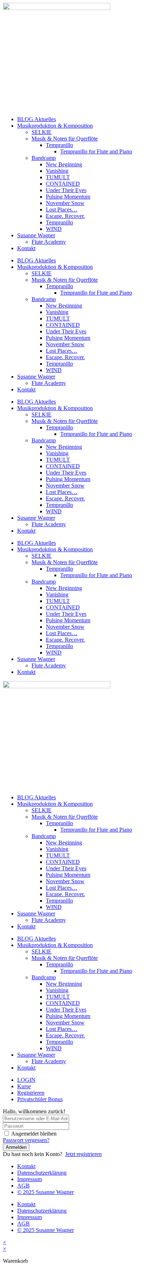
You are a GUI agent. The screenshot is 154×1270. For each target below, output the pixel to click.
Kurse (24, 1086)
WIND (54, 229)
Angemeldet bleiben (34, 1134)
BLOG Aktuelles (36, 119)
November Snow (65, 203)
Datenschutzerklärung (42, 1173)
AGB (23, 1186)
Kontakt (26, 248)
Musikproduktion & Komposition (55, 126)
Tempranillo (59, 145)
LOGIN (26, 1080)
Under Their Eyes (66, 190)
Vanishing (57, 171)
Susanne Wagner (36, 235)
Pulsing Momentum (68, 197)
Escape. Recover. (65, 216)
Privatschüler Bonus (40, 1099)
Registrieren (30, 1093)
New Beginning (64, 164)
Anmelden (16, 1147)
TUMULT (58, 177)
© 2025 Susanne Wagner (45, 1192)
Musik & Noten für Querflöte (65, 138)
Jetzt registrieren (83, 1154)
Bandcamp (44, 158)
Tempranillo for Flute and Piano (96, 151)
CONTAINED (63, 184)
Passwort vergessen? (26, 1140)
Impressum (29, 1179)
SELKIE (42, 132)
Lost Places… (61, 209)
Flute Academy (49, 242)
